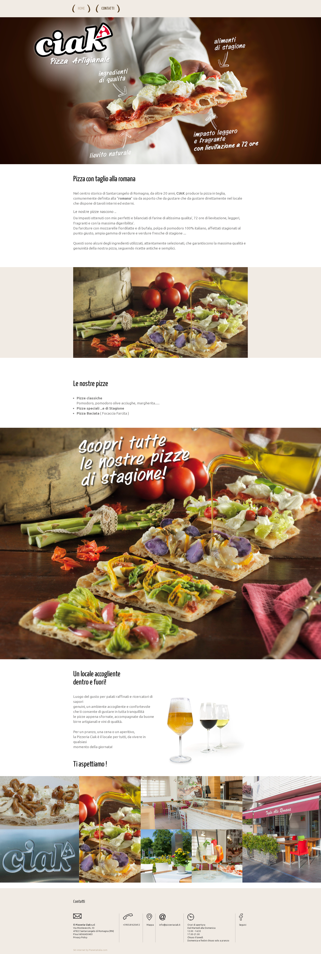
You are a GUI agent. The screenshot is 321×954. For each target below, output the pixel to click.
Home (81, 8)
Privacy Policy (80, 937)
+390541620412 (131, 925)
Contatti (107, 8)
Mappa (150, 925)
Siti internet (79, 950)
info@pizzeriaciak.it (169, 925)
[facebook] (243, 917)
